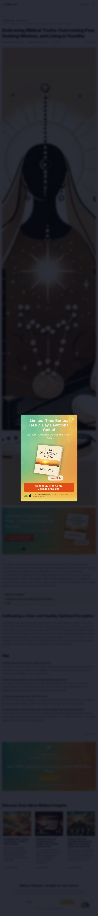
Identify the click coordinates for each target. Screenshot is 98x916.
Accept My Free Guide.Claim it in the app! (49, 487)
